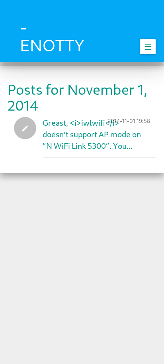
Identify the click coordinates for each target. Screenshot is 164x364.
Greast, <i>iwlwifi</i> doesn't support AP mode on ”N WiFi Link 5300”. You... (92, 134)
